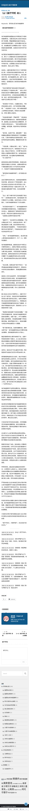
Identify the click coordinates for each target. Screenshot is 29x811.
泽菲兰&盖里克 (8, 739)
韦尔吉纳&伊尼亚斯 (9, 705)
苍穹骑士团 (4, 10)
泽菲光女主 (7, 761)
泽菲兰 (22, 786)
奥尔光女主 (7, 757)
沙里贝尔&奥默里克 (9, 731)
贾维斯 (15, 789)
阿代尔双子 (19, 789)
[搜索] (25, 673)
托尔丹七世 (20, 783)
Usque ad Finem (9, 5)
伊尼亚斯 (9, 779)
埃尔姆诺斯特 (5, 609)
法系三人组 (7, 735)
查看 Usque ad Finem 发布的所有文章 (17, 620)
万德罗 (5, 779)
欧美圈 (5, 765)
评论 (23, 662)
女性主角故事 (7, 750)
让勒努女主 (7, 754)
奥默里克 (7, 783)
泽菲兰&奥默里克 (9, 742)
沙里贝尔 (7, 786)
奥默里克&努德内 (9, 720)
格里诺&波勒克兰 (9, 724)
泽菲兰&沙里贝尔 (9, 746)
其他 (9, 10)
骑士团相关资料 (8, 709)
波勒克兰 (15, 786)
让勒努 (11, 789)
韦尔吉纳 (11, 792)
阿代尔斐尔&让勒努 (9, 701)
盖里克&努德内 (8, 694)
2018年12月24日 (9, 17)
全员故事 (6, 712)
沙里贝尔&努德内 (9, 727)
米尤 (7, 789)
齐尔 (15, 793)
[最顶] (26, 804)
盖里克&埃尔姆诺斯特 (10, 697)
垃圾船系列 (7, 769)
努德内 (16, 778)
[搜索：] (14, 673)
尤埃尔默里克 (15, 783)
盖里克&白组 (8, 690)
